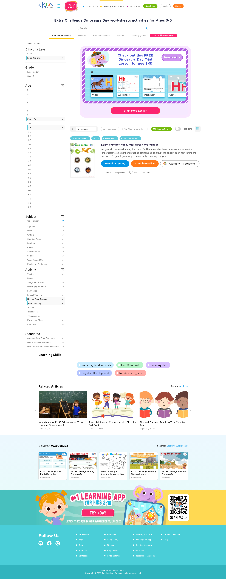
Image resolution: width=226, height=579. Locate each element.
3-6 (29, 131)
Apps (81, 539)
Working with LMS (143, 534)
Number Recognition (131, 373)
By (73, 129)
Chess (30, 247)
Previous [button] (36, 410)
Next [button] (190, 410)
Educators (90, 6)
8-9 (29, 207)
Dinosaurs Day (34, 303)
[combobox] (86, 129)
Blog (81, 545)
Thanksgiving (34, 316)
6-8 (29, 190)
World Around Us (35, 260)
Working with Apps (143, 539)
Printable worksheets (61, 35)
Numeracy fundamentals (96, 365)
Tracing (30, 274)
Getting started (113, 555)
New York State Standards (39, 342)
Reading (31, 243)
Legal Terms (105, 570)
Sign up (178, 6)
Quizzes (120, 35)
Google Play (112, 539)
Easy (29, 53)
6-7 (29, 186)
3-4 (29, 123)
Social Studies (33, 251)
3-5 (29, 127)
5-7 (29, 173)
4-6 (29, 152)
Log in (165, 6)
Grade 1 (30, 76)
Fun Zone (31, 324)
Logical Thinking (34, 295)
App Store (111, 534)
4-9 (29, 165)
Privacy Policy (119, 570)
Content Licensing (172, 534)
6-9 (29, 194)
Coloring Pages (34, 239)
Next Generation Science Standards (43, 346)
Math (29, 230)
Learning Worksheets (177, 446)
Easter (31, 307)
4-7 (29, 157)
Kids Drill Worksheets (163, 35)
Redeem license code (145, 555)
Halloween (33, 311)
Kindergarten (33, 71)
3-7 (29, 136)
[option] (63, 410)
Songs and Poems (35, 282)
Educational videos (101, 35)
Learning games (138, 35)
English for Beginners (37, 264)
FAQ (166, 539)
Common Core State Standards (41, 338)
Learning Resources (112, 6)
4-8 (29, 161)
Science (30, 255)
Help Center (112, 550)
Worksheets (84, 534)
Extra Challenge (34, 58)
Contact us (83, 555)
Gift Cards (134, 6)
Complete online (145, 163)
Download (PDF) (115, 163)
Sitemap (110, 545)
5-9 (29, 182)
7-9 (29, 203)
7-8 (29, 198)
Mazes (30, 278)
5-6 (29, 169)
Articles (184, 386)
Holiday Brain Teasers (37, 299)
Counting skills (159, 365)
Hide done (187, 128)
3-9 (29, 144)
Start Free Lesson (135, 110)
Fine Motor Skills (130, 365)
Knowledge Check (35, 320)
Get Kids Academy (143, 545)
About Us (83, 550)
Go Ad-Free (150, 6)
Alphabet (31, 226)
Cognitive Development (95, 373)
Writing (30, 234)
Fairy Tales (32, 290)
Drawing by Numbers (36, 286)
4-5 (29, 148)
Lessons (82, 35)
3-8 (29, 140)
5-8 (29, 177)
